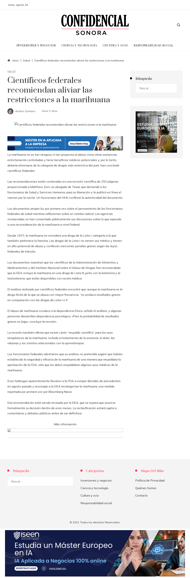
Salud (11, 72)
